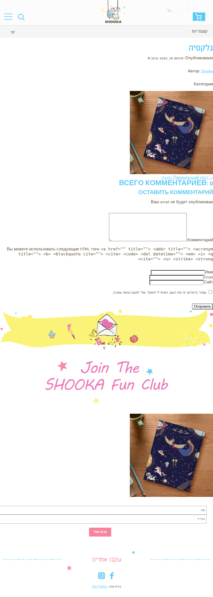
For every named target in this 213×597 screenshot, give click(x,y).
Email (208, 277)
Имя (209, 272)
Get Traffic (99, 586)
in (101, 576)
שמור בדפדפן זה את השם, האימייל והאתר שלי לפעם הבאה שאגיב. (159, 293)
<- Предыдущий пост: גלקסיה (187, 178)
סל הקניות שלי (199, 18)
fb (111, 576)
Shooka (207, 71)
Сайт (208, 282)
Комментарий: (200, 240)
